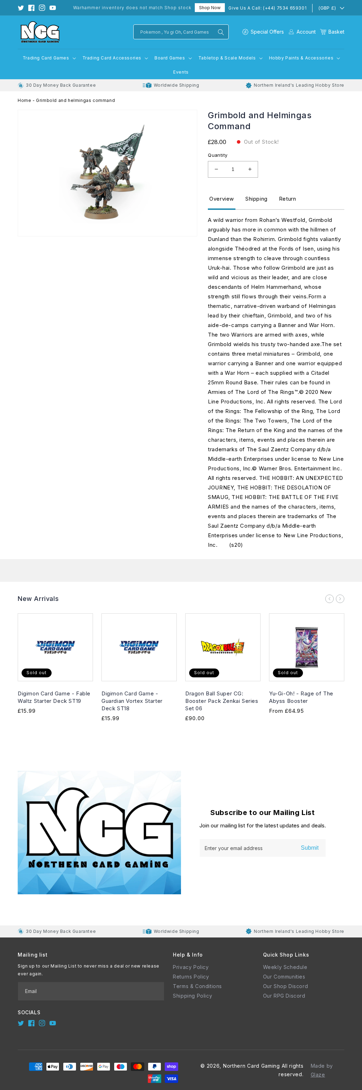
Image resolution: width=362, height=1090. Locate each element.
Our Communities (284, 977)
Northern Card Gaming (251, 1066)
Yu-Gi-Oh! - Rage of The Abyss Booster (301, 697)
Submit (310, 848)
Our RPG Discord (284, 996)
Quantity (217, 155)
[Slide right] (340, 599)
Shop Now (210, 7)
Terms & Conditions (197, 986)
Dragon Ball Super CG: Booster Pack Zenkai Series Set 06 (221, 701)
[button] (332, 31)
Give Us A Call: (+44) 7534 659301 (267, 8)
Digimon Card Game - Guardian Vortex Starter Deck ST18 (132, 701)
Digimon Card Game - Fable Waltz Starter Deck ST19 (54, 697)
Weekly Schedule (285, 967)
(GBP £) (327, 8)
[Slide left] (329, 599)
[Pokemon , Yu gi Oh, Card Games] (221, 32)
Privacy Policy (191, 967)
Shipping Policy (192, 996)
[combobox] (180, 31)
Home (24, 100)
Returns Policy (191, 977)
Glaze (318, 1075)
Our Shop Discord (285, 986)
